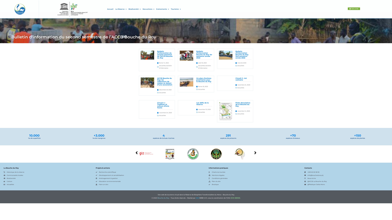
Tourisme (175, 9)
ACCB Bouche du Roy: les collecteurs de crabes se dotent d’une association (164, 81)
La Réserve (120, 9)
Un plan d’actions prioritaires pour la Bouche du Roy (203, 79)
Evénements (161, 9)
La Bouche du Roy (11, 168)
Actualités (162, 65)
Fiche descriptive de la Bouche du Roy (243, 104)
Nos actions (147, 9)
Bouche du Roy (163, 198)
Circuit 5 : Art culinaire (241, 79)
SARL (202, 198)
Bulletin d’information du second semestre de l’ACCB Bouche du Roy (83, 36)
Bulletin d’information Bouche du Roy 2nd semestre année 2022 (242, 54)
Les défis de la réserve (202, 103)
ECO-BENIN (235, 198)
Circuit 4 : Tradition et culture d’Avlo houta (163, 105)
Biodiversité (134, 9)
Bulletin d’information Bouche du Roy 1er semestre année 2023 (204, 54)
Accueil (110, 9)
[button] (255, 153)
